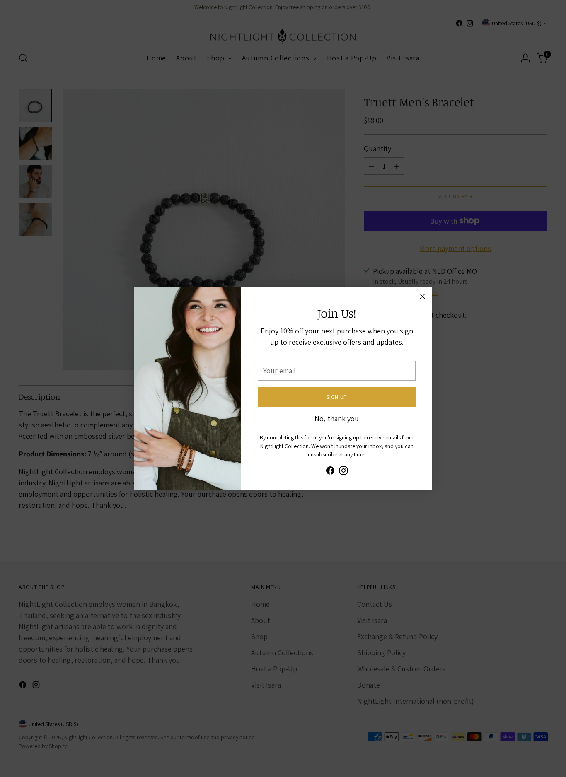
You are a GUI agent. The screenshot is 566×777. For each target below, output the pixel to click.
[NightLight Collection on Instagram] (343, 472)
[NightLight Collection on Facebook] (330, 472)
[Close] (422, 296)
